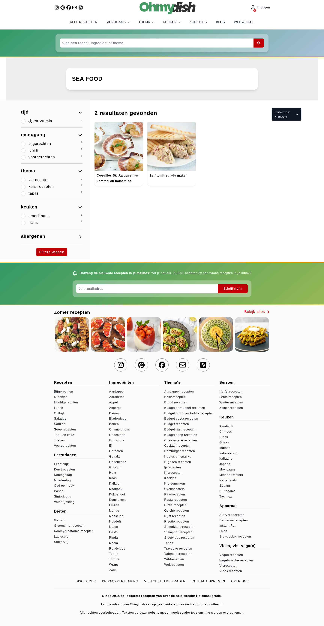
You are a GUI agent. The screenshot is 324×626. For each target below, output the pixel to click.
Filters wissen (51, 252)
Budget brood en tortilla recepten (189, 413)
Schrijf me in (232, 288)
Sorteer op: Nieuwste (282, 114)
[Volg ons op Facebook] (68, 7)
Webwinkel (244, 22)
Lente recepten (230, 397)
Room (113, 543)
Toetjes (59, 440)
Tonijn (113, 553)
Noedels (115, 521)
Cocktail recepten (177, 445)
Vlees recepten (230, 571)
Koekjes (170, 478)
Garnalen (116, 451)
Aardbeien (117, 397)
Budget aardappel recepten (184, 407)
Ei (110, 445)
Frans (223, 437)
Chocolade (117, 434)
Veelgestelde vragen (165, 581)
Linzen (114, 505)
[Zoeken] (259, 43)
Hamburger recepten (179, 451)
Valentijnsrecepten (178, 553)
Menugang (116, 22)
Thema (144, 22)
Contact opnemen (208, 581)
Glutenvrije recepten (69, 525)
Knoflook (115, 489)
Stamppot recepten (178, 532)
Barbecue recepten (233, 520)
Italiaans (225, 458)
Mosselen (116, 516)
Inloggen (263, 7)
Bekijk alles (255, 312)
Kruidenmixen (174, 483)
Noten (113, 526)
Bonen (114, 424)
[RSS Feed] (80, 7)
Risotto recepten (176, 521)
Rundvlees (117, 548)
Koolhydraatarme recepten (74, 531)
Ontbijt (59, 413)
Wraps (114, 564)
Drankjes (61, 397)
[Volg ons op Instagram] (56, 7)
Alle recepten (84, 22)
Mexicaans (227, 469)
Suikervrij (61, 542)
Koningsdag (63, 474)
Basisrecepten (175, 397)
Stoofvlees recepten (179, 537)
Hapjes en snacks (177, 456)
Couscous (116, 440)
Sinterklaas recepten (179, 526)
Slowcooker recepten (235, 536)
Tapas (168, 543)
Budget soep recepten (180, 434)
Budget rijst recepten (180, 429)
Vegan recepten (231, 555)
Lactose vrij (62, 536)
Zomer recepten (231, 407)
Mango (114, 510)
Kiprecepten (173, 472)
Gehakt (114, 456)
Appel (113, 402)
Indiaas (224, 447)
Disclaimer (86, 581)
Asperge (115, 407)
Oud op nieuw (64, 485)
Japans (224, 464)
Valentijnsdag (64, 502)
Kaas (113, 478)
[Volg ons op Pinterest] (62, 7)
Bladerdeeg (118, 418)
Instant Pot (227, 525)
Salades (60, 418)
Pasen (59, 491)
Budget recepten (176, 424)
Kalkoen (115, 483)
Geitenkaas (117, 462)
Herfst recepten (230, 391)
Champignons (119, 429)
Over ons (240, 581)
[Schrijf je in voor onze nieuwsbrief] (74, 7)
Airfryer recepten (231, 515)
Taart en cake (64, 434)
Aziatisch (226, 426)
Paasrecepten (174, 494)
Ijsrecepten (172, 467)
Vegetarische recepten (236, 560)
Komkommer (118, 499)
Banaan (115, 413)
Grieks (224, 442)
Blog (220, 22)
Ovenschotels (174, 489)
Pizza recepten (175, 505)
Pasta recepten (175, 499)
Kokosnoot (117, 494)
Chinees (225, 431)
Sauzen (59, 424)
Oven (223, 531)
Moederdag (62, 480)
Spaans (225, 485)
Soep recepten (65, 429)
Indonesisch (228, 453)
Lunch (58, 407)
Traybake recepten (178, 548)
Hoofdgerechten (66, 402)
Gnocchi (115, 467)
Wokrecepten (174, 564)
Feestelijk (61, 464)
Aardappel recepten (179, 391)
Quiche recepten (176, 510)
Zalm (113, 570)
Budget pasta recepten (181, 418)
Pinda (113, 537)
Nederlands (228, 480)
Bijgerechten (63, 391)
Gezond (60, 520)
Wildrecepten (174, 559)
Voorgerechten (65, 445)
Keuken (170, 22)
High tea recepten (177, 462)
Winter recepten (231, 402)
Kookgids (198, 22)
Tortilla (114, 559)
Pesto (113, 532)
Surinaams (227, 491)
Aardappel (117, 391)
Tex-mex (225, 496)
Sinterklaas (62, 496)
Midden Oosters (231, 474)
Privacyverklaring (120, 581)
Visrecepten (228, 565)
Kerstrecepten (64, 469)
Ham (112, 472)
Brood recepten (175, 402)
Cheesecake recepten (180, 440)
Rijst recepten (174, 516)
